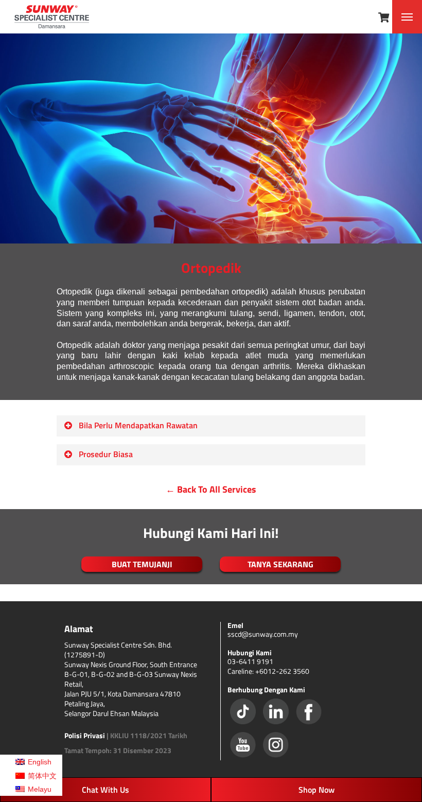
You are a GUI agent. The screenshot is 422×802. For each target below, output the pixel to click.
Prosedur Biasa (106, 454)
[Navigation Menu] (407, 17)
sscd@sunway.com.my (262, 634)
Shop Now (316, 789)
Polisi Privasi (84, 735)
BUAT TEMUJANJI (142, 564)
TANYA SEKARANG (280, 564)
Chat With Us (105, 789)
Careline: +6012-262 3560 (268, 671)
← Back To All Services (211, 489)
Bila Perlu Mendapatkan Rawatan (138, 425)
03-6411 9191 (250, 661)
